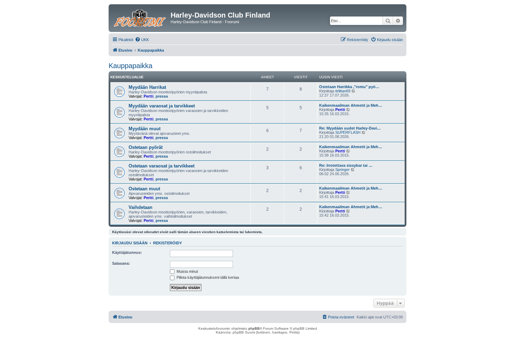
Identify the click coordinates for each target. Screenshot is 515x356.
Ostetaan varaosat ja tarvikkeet (161, 166)
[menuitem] (142, 39)
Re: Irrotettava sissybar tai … (345, 165)
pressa (162, 96)
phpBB (254, 328)
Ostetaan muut (144, 188)
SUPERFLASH (347, 132)
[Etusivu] (140, 17)
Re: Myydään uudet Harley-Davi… (350, 128)
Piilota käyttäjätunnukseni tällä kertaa (207, 277)
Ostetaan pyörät (146, 147)
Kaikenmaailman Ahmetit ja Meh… (350, 105)
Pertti (148, 96)
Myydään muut (144, 128)
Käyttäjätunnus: (127, 252)
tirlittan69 (342, 91)
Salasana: (121, 263)
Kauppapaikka (130, 66)
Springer (342, 169)
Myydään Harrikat (147, 87)
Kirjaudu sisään (129, 243)
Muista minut (187, 271)
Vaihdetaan (140, 207)
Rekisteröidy (167, 243)
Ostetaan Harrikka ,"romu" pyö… (349, 87)
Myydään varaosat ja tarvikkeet (162, 105)
